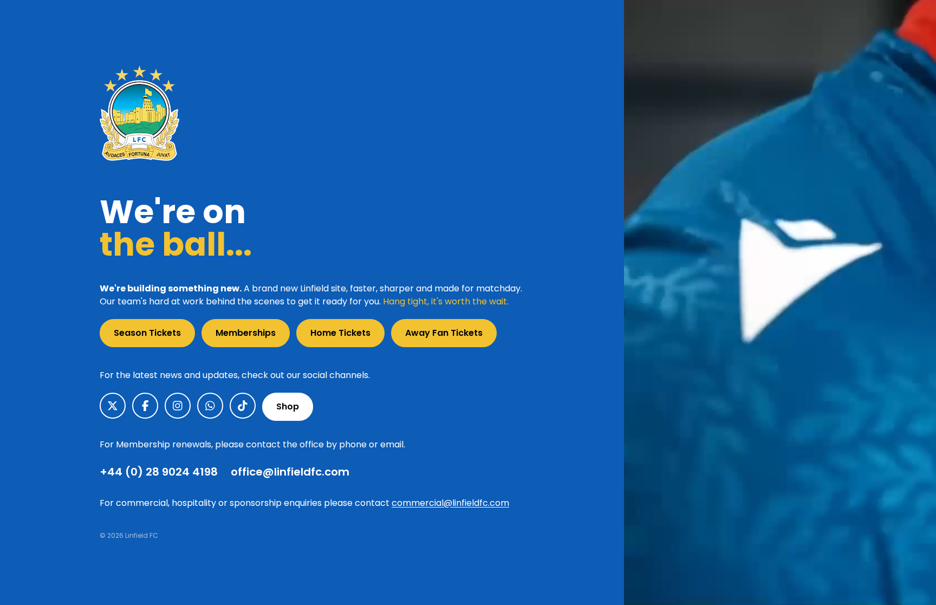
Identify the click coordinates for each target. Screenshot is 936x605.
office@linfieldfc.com (290, 471)
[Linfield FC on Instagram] (178, 406)
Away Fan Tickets (444, 333)
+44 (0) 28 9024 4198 (159, 471)
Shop (287, 406)
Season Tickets (147, 333)
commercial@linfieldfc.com (450, 503)
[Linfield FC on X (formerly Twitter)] (113, 406)
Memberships (246, 333)
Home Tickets (340, 333)
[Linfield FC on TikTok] (243, 406)
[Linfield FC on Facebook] (145, 406)
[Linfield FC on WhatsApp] (210, 406)
